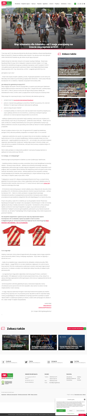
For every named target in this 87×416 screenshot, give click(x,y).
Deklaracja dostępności (12, 394)
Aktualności (17, 3)
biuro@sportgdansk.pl (54, 382)
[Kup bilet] (86, 91)
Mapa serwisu (34, 394)
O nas (78, 378)
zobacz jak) (47, 183)
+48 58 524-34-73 (53, 377)
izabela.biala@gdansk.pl (45, 307)
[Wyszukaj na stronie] (75, 4)
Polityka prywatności (70, 413)
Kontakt (79, 380)
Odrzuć (70, 410)
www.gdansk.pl (47, 305)
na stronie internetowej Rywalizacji (23, 100)
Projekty (57, 3)
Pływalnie (39, 3)
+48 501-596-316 (53, 378)
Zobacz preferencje (81, 410)
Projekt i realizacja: (76, 394)
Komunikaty (69, 380)
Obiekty (79, 377)
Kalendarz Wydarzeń (71, 378)
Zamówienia (63, 3)
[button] (84, 399)
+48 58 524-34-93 (53, 380)
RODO (29, 394)
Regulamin (3, 394)
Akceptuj (61, 410)
